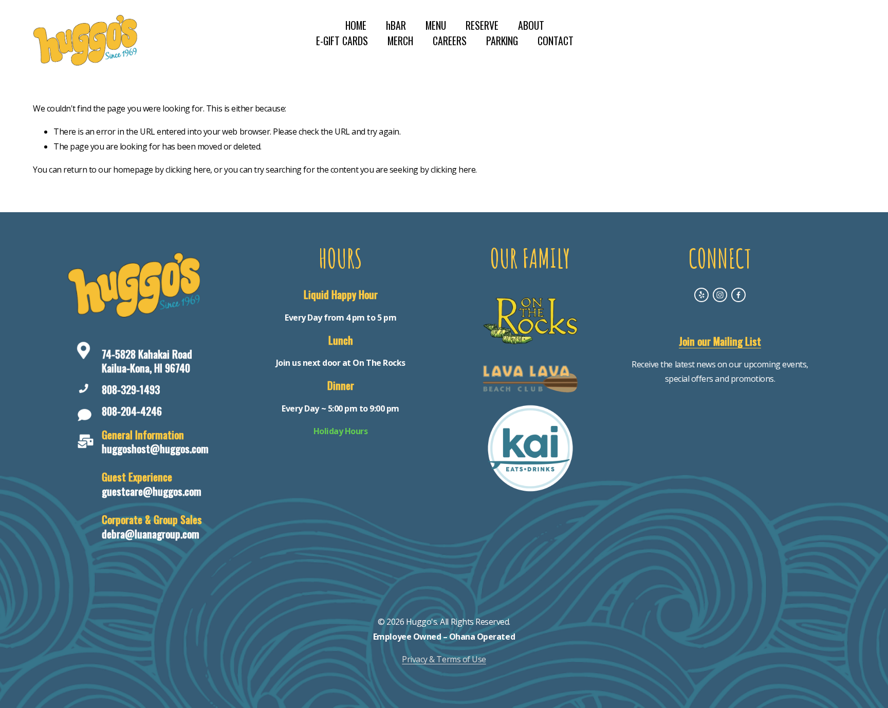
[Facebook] (738, 295)
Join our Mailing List (720, 341)
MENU (435, 25)
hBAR (396, 25)
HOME (355, 25)
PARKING (502, 40)
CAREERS (450, 40)
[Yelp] (701, 295)
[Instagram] (720, 295)
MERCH (400, 40)
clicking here (188, 169)
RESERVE (482, 25)
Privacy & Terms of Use (444, 659)
